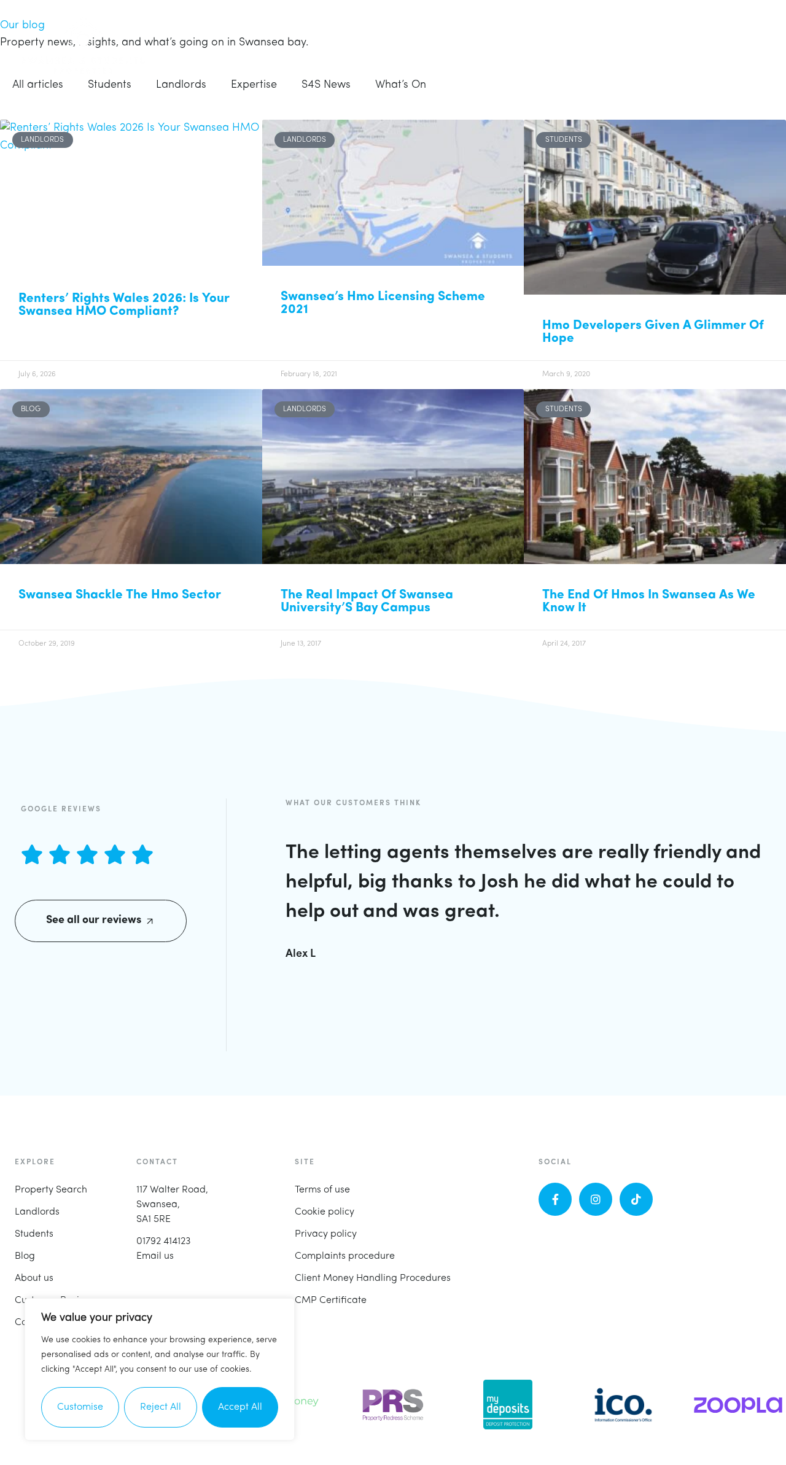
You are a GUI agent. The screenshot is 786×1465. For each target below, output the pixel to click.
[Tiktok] (636, 1199)
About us (34, 1278)
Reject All (160, 1407)
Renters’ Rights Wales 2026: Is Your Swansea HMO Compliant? (124, 305)
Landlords (37, 1212)
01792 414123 (163, 1242)
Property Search (51, 1190)
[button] (749, 46)
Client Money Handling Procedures (373, 1278)
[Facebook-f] (555, 1199)
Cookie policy (324, 1212)
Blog (25, 1256)
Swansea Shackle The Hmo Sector (119, 595)
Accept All (240, 1407)
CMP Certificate (331, 1300)
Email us (155, 1256)
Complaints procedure (345, 1256)
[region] (160, 1369)
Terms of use (322, 1190)
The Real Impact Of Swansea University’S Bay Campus (367, 601)
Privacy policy (326, 1234)
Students (34, 1234)
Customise (80, 1407)
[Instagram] (595, 1199)
